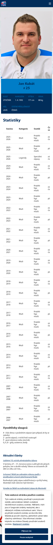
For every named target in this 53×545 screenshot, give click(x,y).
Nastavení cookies (21, 524)
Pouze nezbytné (26, 537)
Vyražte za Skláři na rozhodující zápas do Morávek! (24, 488)
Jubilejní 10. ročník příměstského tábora (20, 461)
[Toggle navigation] (50, 4)
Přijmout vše (26, 531)
